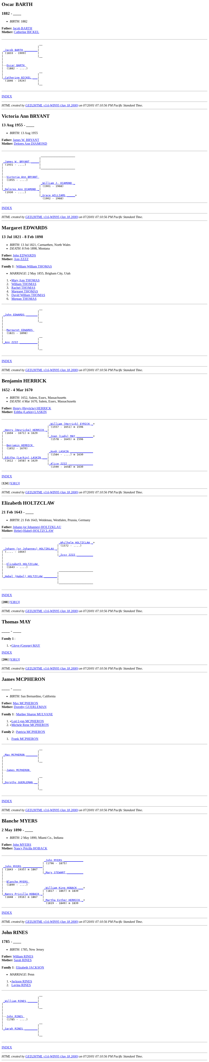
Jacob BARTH (22, 28)
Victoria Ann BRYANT (23, 176)
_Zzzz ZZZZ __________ (76, 554)
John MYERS (22, 844)
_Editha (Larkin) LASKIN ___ (25, 457)
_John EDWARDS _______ (20, 314)
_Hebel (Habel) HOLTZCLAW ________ (30, 576)
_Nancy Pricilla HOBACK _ (22, 893)
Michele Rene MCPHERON (30, 725)
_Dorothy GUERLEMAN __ (20, 782)
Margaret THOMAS (24, 291)
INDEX (7, 96)
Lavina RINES (21, 985)
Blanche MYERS (18, 881)
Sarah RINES (23, 960)
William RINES (23, 956)
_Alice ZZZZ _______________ (71, 463)
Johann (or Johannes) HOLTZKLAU (37, 527)
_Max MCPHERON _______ (20, 754)
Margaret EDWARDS (20, 330)
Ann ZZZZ (21, 259)
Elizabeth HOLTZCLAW (23, 564)
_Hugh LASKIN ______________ (71, 451)
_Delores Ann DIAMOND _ (21, 189)
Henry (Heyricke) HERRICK (32, 408)
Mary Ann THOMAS (25, 280)
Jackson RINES (21, 981)
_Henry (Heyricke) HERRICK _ (25, 429)
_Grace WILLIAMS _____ (58, 195)
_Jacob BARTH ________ (20, 50)
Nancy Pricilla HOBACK (30, 848)
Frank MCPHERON (24, 738)
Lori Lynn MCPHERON (27, 721)
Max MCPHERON (25, 703)
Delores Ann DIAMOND (30, 143)
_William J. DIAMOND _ (58, 183)
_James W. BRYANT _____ (21, 161)
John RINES (15, 1016)
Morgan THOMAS (24, 298)
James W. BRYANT (26, 140)
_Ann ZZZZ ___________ (20, 342)
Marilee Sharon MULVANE (34, 714)
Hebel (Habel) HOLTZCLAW (33, 530)
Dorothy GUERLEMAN (30, 707)
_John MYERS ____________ (63, 860)
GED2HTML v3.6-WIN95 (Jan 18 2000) (51, 105)
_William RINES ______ (20, 1001)
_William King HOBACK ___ (63, 887)
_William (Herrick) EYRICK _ (71, 423)
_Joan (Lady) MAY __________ (71, 436)
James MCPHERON (19, 770)
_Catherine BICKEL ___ (20, 77)
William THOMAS (23, 284)
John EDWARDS (24, 255)
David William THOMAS (28, 295)
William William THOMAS (34, 266)
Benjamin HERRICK (20, 445)
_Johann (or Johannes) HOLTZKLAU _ (30, 548)
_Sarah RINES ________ (20, 1028)
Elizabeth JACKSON (30, 967)
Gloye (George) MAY (25, 645)
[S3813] (14, 483)
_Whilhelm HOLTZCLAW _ (76, 542)
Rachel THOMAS (23, 287)
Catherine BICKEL (26, 32)
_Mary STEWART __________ (63, 872)
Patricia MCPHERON (30, 732)
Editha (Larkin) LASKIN (30, 412)
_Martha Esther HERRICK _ (63, 900)
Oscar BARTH (16, 65)
